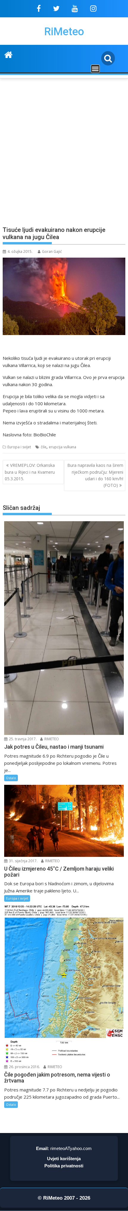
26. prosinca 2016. (24, 1066)
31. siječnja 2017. (23, 860)
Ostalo (11, 778)
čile (43, 446)
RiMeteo (64, 31)
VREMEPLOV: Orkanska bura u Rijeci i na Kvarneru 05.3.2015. (30, 471)
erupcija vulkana (62, 446)
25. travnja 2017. (22, 738)
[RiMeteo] (8, 54)
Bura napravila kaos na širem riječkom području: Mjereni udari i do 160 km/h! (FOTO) (95, 475)
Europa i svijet (19, 446)
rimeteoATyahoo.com (71, 1148)
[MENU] (95, 69)
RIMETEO (51, 738)
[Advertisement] (64, 155)
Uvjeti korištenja (64, 1158)
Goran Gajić (52, 251)
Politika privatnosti (63, 1165)
